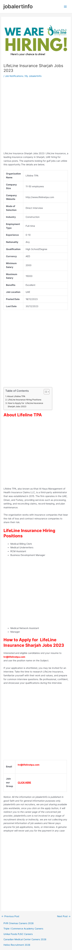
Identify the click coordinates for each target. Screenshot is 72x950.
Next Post (63, 916)
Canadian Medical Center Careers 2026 (25, 939)
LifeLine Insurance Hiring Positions (24, 399)
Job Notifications (14, 76)
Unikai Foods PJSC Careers (18, 934)
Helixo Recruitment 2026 (17, 945)
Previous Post (10, 916)
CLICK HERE (24, 782)
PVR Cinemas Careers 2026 (19, 923)
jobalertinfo (18, 6)
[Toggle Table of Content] (45, 392)
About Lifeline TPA (16, 396)
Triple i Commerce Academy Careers (23, 928)
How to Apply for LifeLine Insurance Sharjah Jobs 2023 (25, 405)
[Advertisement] (36, 116)
